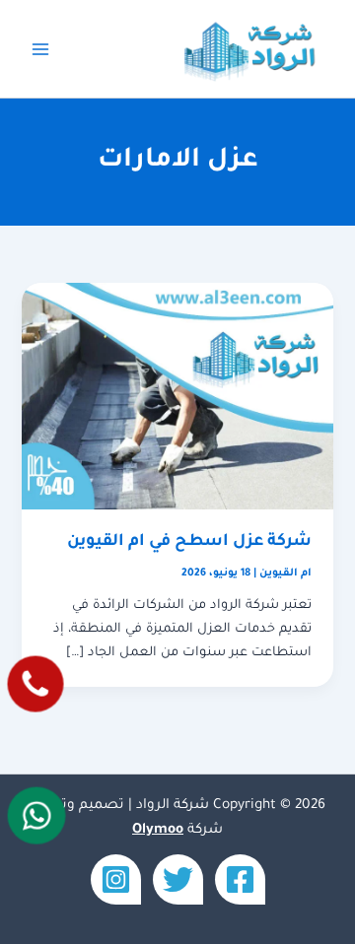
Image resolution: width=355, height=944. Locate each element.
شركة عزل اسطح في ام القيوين (189, 542)
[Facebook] (240, 879)
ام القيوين (285, 573)
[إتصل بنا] (35, 684)
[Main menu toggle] (40, 49)
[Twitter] (178, 879)
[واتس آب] (36, 815)
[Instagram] (116, 879)
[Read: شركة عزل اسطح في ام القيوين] (177, 397)
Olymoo (157, 831)
